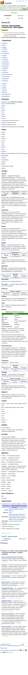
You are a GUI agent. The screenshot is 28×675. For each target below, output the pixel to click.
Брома (7, 331)
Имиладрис (24, 381)
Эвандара (10, 285)
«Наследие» (21, 311)
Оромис (4, 116)
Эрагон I (4, 103)
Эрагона (18, 331)
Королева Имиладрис (16, 281)
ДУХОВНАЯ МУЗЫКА (7, 588)
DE (20, 1)
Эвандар (23, 276)
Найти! (24, 8)
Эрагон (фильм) (6, 575)
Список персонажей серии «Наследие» (12, 557)
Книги (7, 18)
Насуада (4, 157)
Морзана (12, 331)
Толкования (7, 15)
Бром (3, 107)
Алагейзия (11, 520)
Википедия (14, 12)
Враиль (3, 109)
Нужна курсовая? (12, 536)
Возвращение (16, 509)
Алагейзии (20, 268)
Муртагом (4, 343)
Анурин (6, 255)
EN (17, 1)
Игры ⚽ (20, 18)
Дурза (3, 427)
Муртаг (3, 114)
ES (23, 1)
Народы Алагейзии (18, 520)
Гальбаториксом (16, 246)
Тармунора (6, 276)
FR (25, 1)
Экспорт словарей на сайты (5, 650)
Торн (3, 459)
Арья (17, 514)
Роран (3, 136)
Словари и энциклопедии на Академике (13, 6)
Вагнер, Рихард (6, 582)
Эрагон (3, 105)
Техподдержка (10, 645)
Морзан (3, 122)
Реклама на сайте (16, 645)
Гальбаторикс (5, 120)
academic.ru (6, 2)
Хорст (3, 145)
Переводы (20, 15)
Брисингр (21, 509)
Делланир (8, 184)
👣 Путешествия (3, 647)
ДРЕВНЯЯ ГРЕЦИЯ (7, 601)
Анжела (3, 161)
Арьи (3, 285)
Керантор (6, 368)
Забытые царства (6, 626)
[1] (18, 326)
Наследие (13, 35)
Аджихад (4, 151)
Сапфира (4, 457)
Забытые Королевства (8, 613)
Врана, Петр (22, 538)
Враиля (12, 177)
